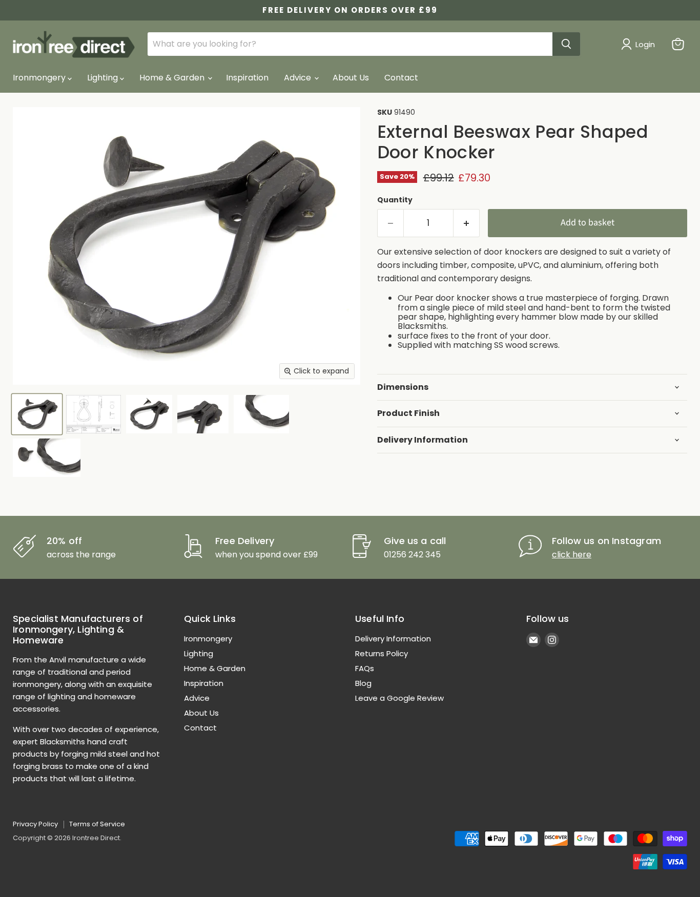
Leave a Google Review (399, 698)
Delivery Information (393, 638)
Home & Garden (173, 78)
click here (571, 554)
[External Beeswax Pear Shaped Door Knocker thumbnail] (37, 414)
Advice (298, 78)
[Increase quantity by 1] (467, 223)
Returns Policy (381, 653)
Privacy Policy (35, 824)
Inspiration (247, 78)
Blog (363, 683)
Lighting (103, 78)
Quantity (395, 200)
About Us (351, 78)
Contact (401, 78)
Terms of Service (97, 824)
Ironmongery (40, 78)
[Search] (566, 44)
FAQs (364, 668)
